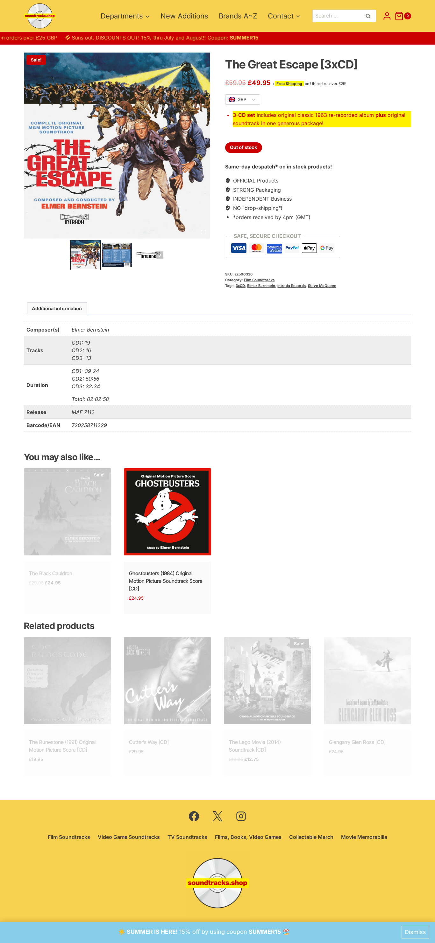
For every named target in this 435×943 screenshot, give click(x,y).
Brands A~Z (238, 16)
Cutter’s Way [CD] (149, 742)
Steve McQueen (322, 285)
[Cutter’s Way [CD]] (167, 680)
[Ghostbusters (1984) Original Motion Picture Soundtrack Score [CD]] (167, 511)
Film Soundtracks (259, 280)
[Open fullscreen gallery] (203, 232)
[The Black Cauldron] (67, 511)
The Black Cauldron (50, 573)
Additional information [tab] (57, 308)
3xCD (240, 285)
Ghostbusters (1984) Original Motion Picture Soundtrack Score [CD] (166, 581)
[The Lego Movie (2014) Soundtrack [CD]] (267, 680)
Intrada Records (291, 285)
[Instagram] (241, 816)
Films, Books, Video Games (248, 837)
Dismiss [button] (415, 932)
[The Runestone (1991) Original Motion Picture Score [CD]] (67, 680)
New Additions (184, 16)
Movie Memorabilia (364, 837)
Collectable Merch (311, 837)
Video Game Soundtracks (129, 837)
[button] (85, 255)
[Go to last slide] (74, 255)
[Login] (387, 16)
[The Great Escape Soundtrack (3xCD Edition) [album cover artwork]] (117, 146)
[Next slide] (159, 255)
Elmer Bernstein (261, 285)
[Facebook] (194, 816)
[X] (217, 816)
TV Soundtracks (187, 837)
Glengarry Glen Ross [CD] (357, 742)
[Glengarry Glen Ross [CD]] (367, 680)
